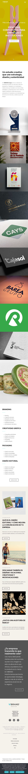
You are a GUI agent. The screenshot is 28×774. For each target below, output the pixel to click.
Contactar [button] (19, 689)
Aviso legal (15, 738)
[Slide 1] (13, 59)
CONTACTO (15, 716)
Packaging (7, 446)
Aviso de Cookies (15, 743)
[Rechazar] (26, 768)
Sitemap (14, 745)
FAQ (15, 747)
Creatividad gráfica (11, 428)
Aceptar (6, 772)
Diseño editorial (10, 461)
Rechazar (12, 772)
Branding (6, 409)
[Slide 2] (14, 59)
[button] (25, 2)
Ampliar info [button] (14, 480)
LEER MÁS (6, 538)
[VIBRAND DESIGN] (5, 2)
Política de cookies (20, 772)
